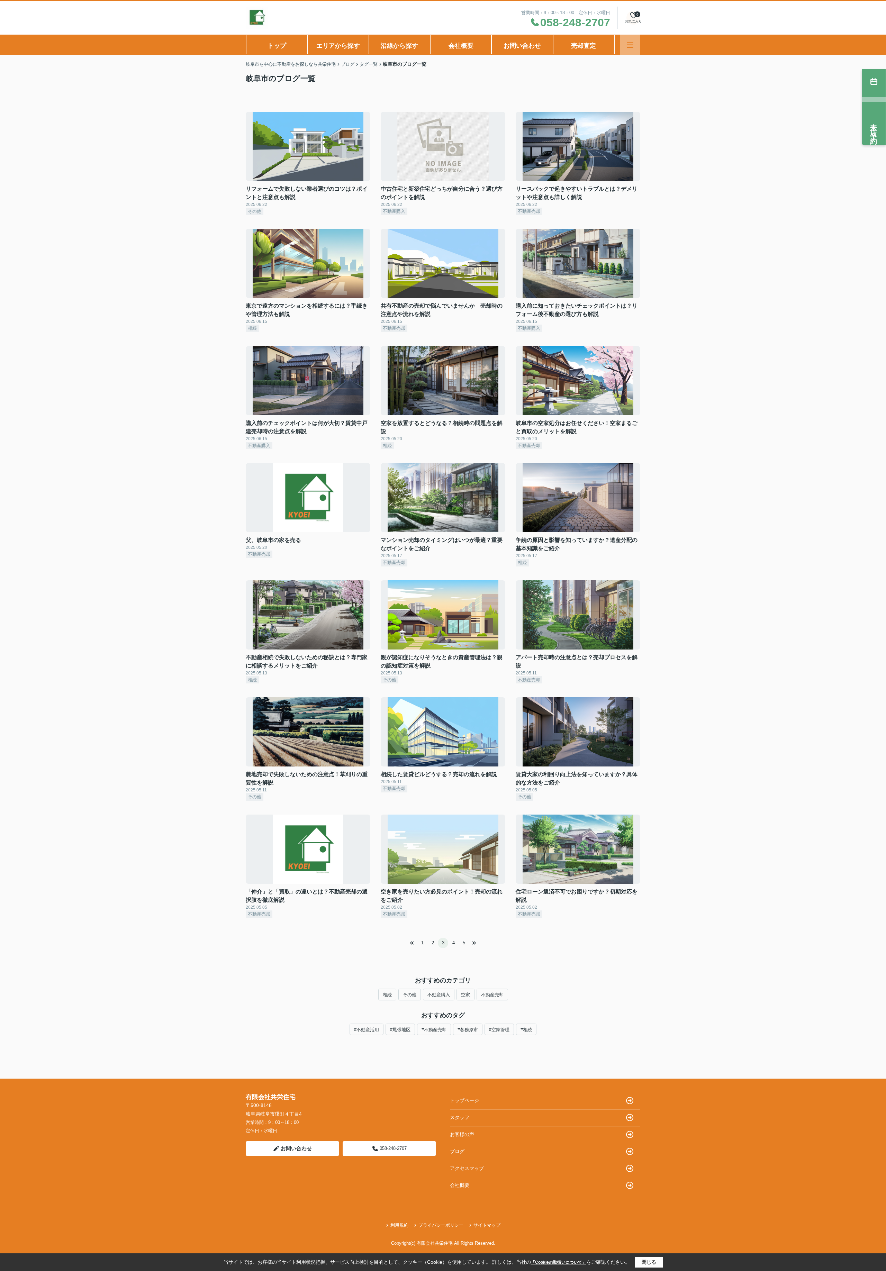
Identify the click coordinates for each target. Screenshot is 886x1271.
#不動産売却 (434, 1029)
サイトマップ (486, 1225)
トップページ (464, 1100)
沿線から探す (399, 45)
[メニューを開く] (630, 45)
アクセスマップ (467, 1168)
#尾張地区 (400, 1029)
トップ (277, 45)
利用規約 (399, 1225)
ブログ (457, 1151)
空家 (465, 994)
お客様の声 (462, 1134)
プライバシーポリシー (440, 1225)
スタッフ (459, 1117)
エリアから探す (338, 45)
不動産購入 (438, 994)
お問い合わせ (522, 45)
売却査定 (583, 45)
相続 (387, 994)
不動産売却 (492, 994)
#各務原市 (468, 1029)
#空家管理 (499, 1029)
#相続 (526, 1029)
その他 (409, 994)
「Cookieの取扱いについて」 (558, 1262)
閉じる (649, 1262)
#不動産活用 (366, 1029)
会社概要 (461, 45)
